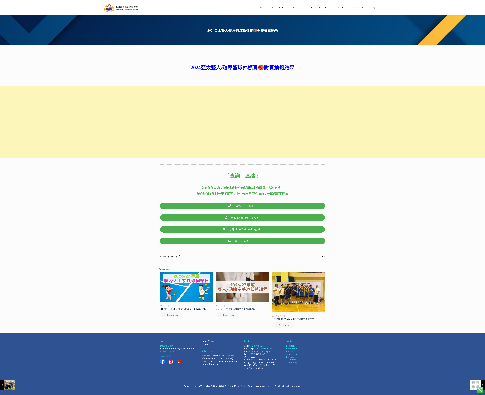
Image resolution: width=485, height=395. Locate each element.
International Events (291, 7)
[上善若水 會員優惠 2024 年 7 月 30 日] (477, 385)
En (379, 7)
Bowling (290, 356)
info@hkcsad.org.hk (261, 351)
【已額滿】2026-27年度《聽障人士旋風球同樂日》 (184, 308)
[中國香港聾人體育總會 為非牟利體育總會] (121, 7)
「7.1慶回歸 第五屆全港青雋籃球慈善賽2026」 (294, 319)
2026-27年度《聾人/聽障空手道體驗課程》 (236, 308)
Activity (306, 7)
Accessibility (166, 355)
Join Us (348, 7)
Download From (364, 7)
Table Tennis (292, 353)
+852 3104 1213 (256, 345)
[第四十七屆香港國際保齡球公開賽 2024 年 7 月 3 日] (7, 385)
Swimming (291, 362)
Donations (319, 7)
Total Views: (209, 341)
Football (290, 345)
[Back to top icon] (242, 380)
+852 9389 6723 (264, 348)
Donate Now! (167, 345)
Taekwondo (292, 359)
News (267, 7)
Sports (274, 7)
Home (249, 7)
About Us (258, 7)
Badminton (291, 351)
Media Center (335, 7)
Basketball (292, 348)
